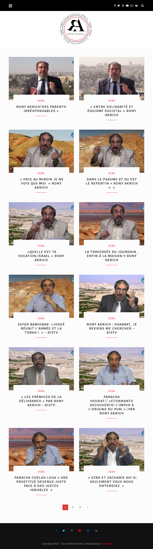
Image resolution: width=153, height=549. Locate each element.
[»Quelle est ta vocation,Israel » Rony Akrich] (41, 223)
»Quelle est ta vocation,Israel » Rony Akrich (41, 256)
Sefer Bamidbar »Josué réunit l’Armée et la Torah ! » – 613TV (41, 328)
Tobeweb (106, 543)
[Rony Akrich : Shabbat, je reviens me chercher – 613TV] (111, 296)
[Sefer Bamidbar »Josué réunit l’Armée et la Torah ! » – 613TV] (41, 296)
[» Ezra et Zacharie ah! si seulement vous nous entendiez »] (111, 449)
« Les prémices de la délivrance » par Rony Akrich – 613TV (41, 401)
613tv (41, 100)
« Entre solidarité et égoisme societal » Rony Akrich (111, 111)
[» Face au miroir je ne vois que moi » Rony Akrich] (41, 151)
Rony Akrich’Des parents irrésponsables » (41, 109)
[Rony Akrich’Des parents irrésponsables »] (41, 78)
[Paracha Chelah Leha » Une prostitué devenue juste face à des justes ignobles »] (41, 449)
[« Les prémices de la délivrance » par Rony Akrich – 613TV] (41, 369)
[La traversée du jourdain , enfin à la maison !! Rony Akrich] (111, 223)
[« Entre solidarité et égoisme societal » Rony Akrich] (111, 78)
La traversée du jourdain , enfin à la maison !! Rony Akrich (111, 256)
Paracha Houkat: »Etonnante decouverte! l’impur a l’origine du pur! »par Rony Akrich (111, 405)
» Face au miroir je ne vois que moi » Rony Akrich (41, 183)
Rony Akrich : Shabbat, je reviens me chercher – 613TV (112, 328)
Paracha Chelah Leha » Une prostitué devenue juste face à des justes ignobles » (41, 484)
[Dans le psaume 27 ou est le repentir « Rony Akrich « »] (111, 151)
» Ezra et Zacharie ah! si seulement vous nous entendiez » (112, 482)
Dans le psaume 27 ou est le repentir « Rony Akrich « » (112, 183)
